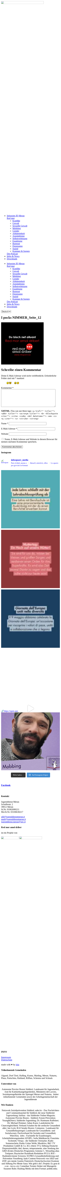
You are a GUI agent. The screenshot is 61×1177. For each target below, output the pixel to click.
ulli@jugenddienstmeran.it (13, 817)
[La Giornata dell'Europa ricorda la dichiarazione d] (30, 618)
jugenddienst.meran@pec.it (13, 822)
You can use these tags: (29, 415)
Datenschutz (6, 1060)
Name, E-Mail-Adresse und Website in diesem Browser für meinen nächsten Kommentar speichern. (29, 440)
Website (4, 434)
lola (17, 1064)
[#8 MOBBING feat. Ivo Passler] (30, 678)
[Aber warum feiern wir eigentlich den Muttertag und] (30, 559)
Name (4, 423)
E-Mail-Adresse (9, 428)
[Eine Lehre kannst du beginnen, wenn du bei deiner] (30, 499)
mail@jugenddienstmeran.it (13, 819)
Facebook (5, 785)
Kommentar (7, 388)
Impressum (6, 1057)
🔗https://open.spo (9, 711)
